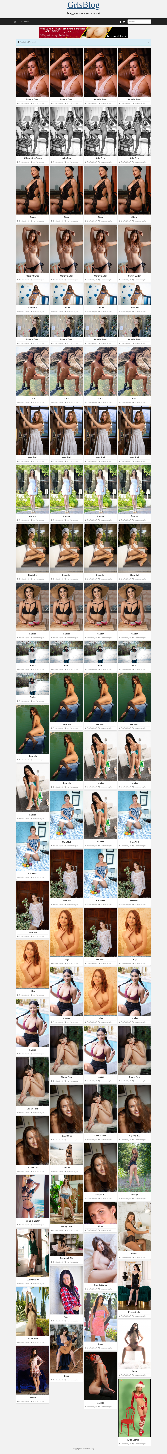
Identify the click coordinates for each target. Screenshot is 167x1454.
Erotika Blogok (24, 103)
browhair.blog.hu (38, 103)
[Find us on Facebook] (120, 22)
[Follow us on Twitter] (124, 22)
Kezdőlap (25, 21)
